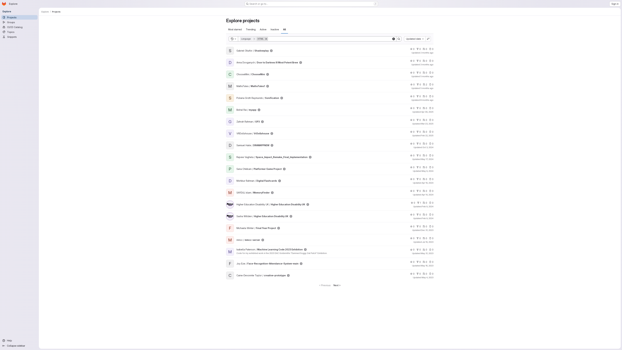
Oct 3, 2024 (427, 147)
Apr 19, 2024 (427, 183)
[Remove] (266, 39)
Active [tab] (263, 29)
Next (336, 285)
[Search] (398, 38)
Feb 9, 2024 (427, 206)
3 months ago (426, 64)
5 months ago (426, 76)
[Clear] (394, 39)
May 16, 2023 (427, 265)
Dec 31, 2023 (427, 230)
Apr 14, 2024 (427, 194)
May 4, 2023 (427, 277)
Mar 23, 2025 (427, 123)
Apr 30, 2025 (427, 112)
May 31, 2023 (427, 253)
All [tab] (284, 29)
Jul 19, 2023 (427, 242)
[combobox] (415, 38)
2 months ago (426, 53)
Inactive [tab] (275, 29)
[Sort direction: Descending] (428, 38)
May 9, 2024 (427, 171)
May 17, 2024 (427, 159)
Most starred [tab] (235, 29)
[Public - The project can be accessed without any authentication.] (271, 50)
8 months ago (426, 100)
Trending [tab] (251, 29)
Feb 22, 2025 (427, 135)
